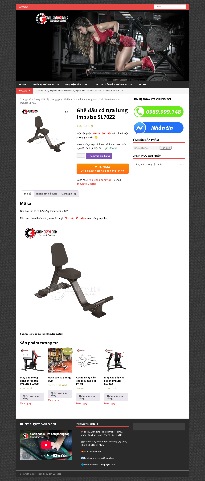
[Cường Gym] (102, 79)
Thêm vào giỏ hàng (99, 156)
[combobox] (159, 164)
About (142, 84)
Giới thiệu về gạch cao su (40, 424)
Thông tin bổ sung (46, 193)
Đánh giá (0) (69, 193)
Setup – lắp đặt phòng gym (113, 84)
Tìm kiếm (165, 148)
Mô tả (27, 193)
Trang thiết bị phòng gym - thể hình (53, 99)
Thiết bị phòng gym (45, 84)
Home (22, 84)
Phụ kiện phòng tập (86, 99)
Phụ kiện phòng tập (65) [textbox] (158, 164)
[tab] (28, 193)
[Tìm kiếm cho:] (170, 6)
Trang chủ (25, 99)
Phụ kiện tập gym (76, 84)
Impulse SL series (87, 183)
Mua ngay (25, 403)
